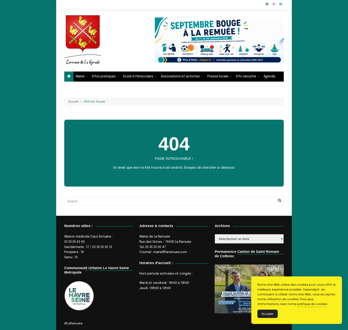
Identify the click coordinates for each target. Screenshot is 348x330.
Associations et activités (180, 76)
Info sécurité (246, 76)
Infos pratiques (104, 76)
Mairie (80, 76)
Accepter (267, 313)
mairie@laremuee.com (170, 252)
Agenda (269, 76)
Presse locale (217, 76)
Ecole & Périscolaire (138, 76)
